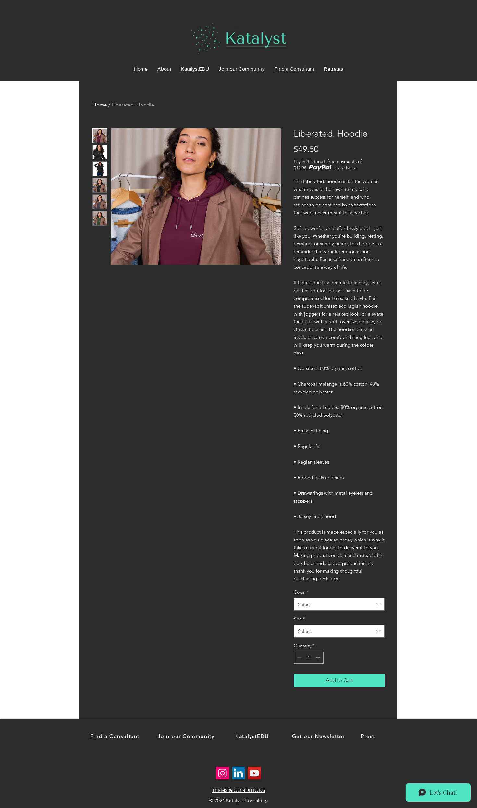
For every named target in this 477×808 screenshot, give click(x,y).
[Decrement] (299, 657)
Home (99, 105)
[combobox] (339, 604)
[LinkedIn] (238, 773)
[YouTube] (254, 773)
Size (299, 619)
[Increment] (318, 657)
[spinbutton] (308, 657)
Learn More (345, 168)
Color (301, 592)
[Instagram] (222, 773)
